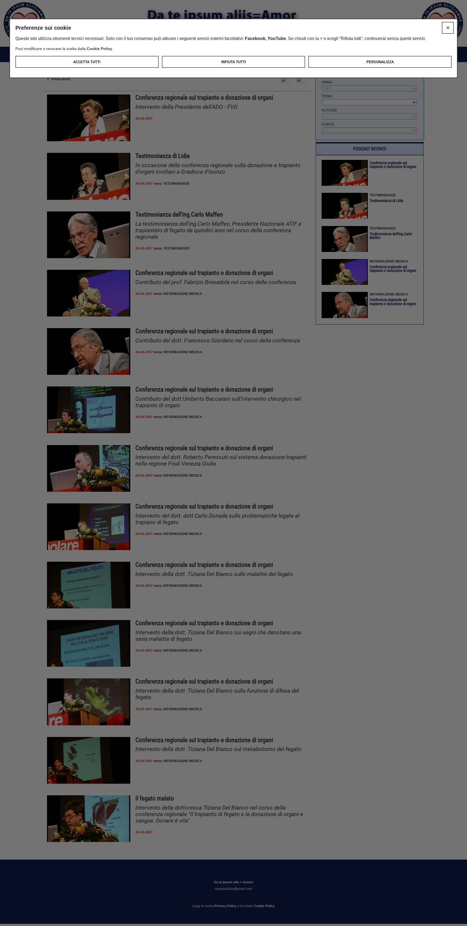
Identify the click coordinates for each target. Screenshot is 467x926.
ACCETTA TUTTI (87, 62)
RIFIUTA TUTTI (233, 62)
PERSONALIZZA (380, 62)
